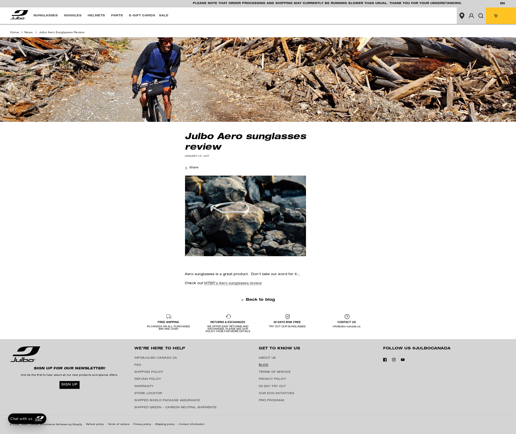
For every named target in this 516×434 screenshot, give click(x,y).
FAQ (137, 365)
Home (14, 32)
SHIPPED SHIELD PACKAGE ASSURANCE (167, 400)
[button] (46, 15)
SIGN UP (69, 384)
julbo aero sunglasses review (62, 32)
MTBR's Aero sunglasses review (233, 283)
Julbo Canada (30, 425)
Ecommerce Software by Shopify (61, 425)
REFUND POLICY (147, 379)
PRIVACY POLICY (272, 379)
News (28, 32)
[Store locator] (462, 15)
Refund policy (95, 424)
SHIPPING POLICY (148, 372)
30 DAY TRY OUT (272, 386)
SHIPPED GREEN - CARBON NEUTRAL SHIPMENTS (175, 407)
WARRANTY (144, 386)
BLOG (263, 365)
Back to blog (260, 300)
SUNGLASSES (45, 15)
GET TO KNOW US (279, 348)
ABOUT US (267, 358)
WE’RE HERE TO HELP (159, 348)
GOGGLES (73, 15)
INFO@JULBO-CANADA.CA (155, 358)
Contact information (191, 424)
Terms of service (118, 424)
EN (502, 3)
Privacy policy (142, 424)
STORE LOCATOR (148, 393)
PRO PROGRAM (271, 400)
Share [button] (194, 167)
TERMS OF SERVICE (275, 372)
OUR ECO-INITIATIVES (276, 393)
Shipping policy (165, 424)
